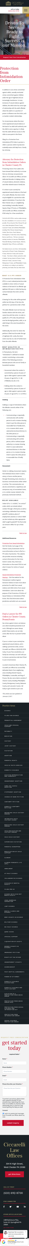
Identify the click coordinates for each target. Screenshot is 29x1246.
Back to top (23, 533)
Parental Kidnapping (12, 846)
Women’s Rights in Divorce (12, 947)
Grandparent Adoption (13, 781)
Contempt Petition (12, 801)
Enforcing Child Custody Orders (14, 813)
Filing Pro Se (10, 889)
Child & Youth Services (14, 765)
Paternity (8, 731)
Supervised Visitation (13, 842)
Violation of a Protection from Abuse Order (14, 995)
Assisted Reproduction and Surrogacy (14, 775)
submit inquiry (13, 1123)
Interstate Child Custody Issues (11, 819)
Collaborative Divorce (13, 878)
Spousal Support (11, 936)
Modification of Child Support (13, 852)
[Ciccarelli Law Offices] (14, 3)
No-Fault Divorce (11, 927)
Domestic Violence (12, 770)
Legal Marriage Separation (10, 900)
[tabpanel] (14, 1225)
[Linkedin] (25, 1207)
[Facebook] (3, 1207)
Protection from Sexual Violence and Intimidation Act (14, 1008)
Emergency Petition (12, 952)
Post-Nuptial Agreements (14, 972)
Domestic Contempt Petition (12, 807)
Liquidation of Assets (13, 941)
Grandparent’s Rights (13, 962)
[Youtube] (18, 1207)
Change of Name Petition (14, 797)
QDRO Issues (9, 932)
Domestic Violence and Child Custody (13, 988)
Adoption (8, 755)
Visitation (9, 750)
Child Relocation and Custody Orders (13, 831)
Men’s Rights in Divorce (14, 917)
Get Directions (14, 1174)
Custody (8, 741)
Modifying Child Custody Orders (14, 825)
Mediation (8, 736)
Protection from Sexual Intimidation (13, 543)
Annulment (9, 868)
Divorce (8, 710)
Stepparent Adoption (13, 792)
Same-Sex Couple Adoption (11, 786)
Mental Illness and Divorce (12, 911)
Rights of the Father (13, 957)
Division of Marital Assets (12, 883)
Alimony (8, 857)
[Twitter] (10, 1207)
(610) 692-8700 (13, 1193)
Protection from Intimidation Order (12, 1015)
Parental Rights (11, 760)
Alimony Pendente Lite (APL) (13, 863)
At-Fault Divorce (11, 873)
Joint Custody (10, 746)
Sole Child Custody (12, 837)
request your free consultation (14, 57)
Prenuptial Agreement (13, 720)
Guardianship (10, 967)
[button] (28, 1239)
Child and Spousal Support (12, 725)
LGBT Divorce (10, 906)
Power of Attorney (12, 976)
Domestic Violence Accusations (12, 982)
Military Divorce (11, 922)
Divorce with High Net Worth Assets (13, 894)
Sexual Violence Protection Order (12, 1021)
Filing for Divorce (12, 715)
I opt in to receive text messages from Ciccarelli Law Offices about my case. (13, 1115)
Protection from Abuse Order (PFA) (14, 1001)
